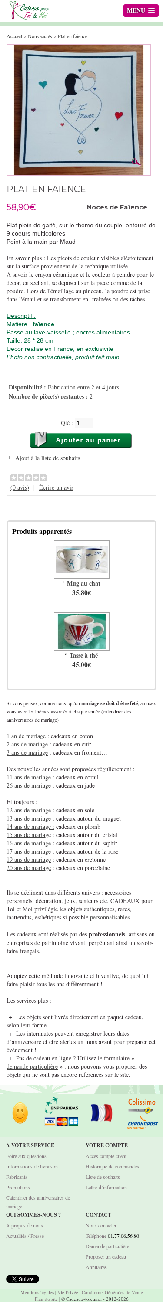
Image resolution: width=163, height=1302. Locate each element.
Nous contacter (101, 1225)
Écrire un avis (56, 487)
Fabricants (16, 1176)
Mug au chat (83, 583)
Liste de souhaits (103, 1176)
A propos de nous (24, 1225)
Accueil (14, 36)
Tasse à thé (84, 655)
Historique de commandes (112, 1166)
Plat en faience (72, 36)
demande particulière (32, 1066)
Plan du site (46, 1298)
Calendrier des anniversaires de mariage (38, 1202)
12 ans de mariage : (30, 810)
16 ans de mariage (30, 843)
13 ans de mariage (29, 818)
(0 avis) (19, 487)
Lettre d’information (106, 1187)
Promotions (18, 1187)
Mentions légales (37, 1292)
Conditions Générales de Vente (112, 1292)
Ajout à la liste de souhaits (47, 458)
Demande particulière (107, 1246)
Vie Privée (67, 1292)
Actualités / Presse (25, 1235)
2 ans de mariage (27, 744)
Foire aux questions (26, 1155)
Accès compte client (106, 1155)
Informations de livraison (32, 1166)
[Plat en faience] (78, 49)
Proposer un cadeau (106, 1256)
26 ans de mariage (29, 785)
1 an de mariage (26, 736)
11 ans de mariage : (30, 777)
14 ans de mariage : (30, 826)
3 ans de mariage (27, 752)
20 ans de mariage (29, 868)
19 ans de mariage (29, 859)
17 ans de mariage (29, 851)
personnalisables (110, 917)
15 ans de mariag (27, 835)
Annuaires (96, 1266)
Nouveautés (40, 36)
